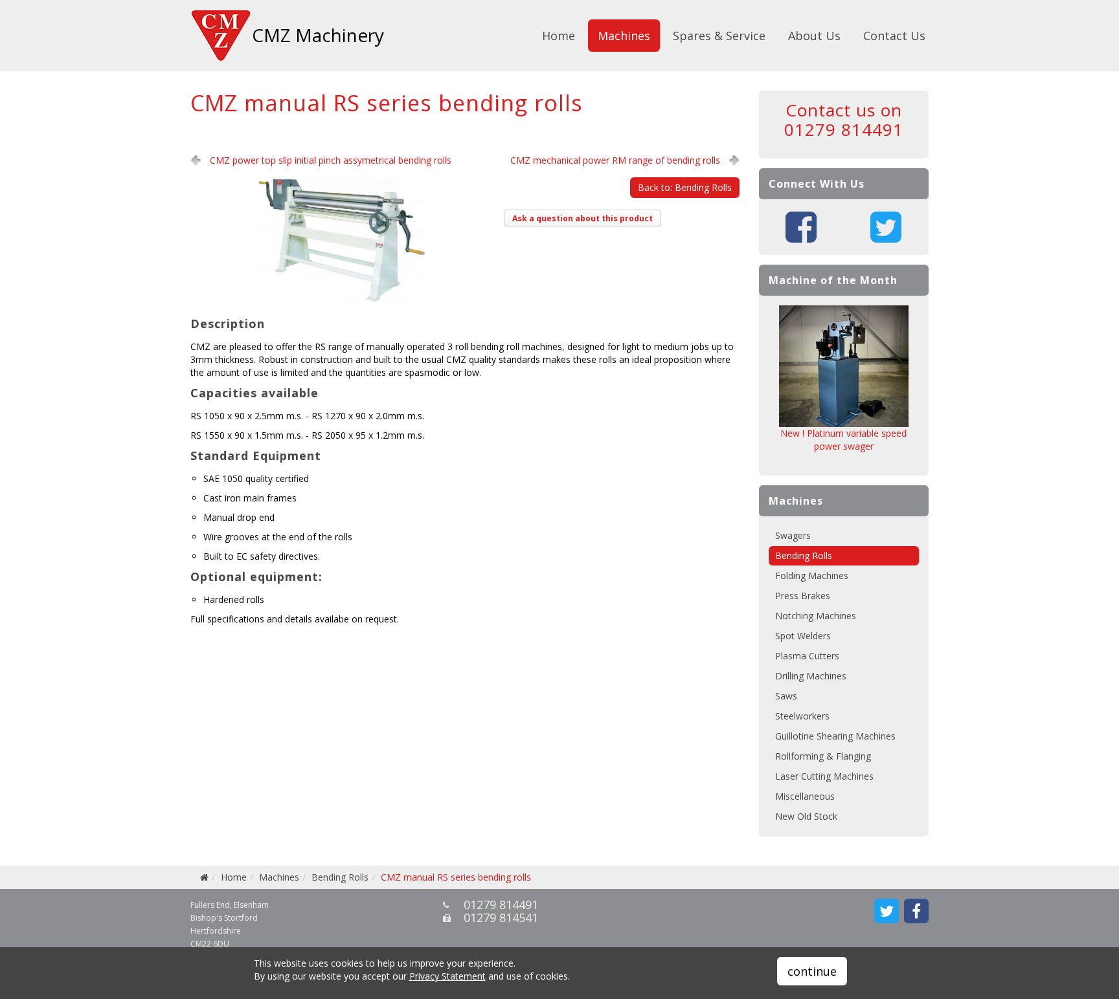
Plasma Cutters (807, 656)
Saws (786, 696)
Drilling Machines (810, 676)
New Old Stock (806, 816)
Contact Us (894, 35)
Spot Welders (803, 636)
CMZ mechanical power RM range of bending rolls (615, 160)
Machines (624, 35)
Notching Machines (815, 615)
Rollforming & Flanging (823, 756)
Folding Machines (811, 575)
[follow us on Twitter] (886, 911)
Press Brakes (802, 595)
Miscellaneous (805, 796)
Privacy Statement (447, 976)
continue (812, 971)
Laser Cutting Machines (824, 776)
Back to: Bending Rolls (685, 187)
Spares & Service (719, 35)
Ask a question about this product (582, 218)
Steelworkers (802, 716)
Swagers (793, 535)
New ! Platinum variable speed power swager (843, 439)
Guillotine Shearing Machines (835, 736)
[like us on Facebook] (916, 911)
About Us (814, 35)
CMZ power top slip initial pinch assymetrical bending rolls (330, 160)
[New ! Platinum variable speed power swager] (844, 366)
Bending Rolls (803, 555)
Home (558, 35)
